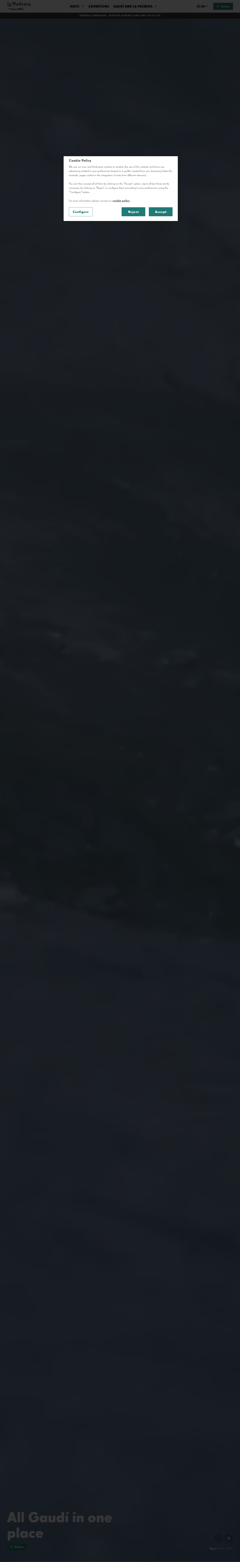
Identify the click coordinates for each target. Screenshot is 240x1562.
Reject (133, 212)
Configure (81, 212)
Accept (160, 212)
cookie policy (121, 200)
